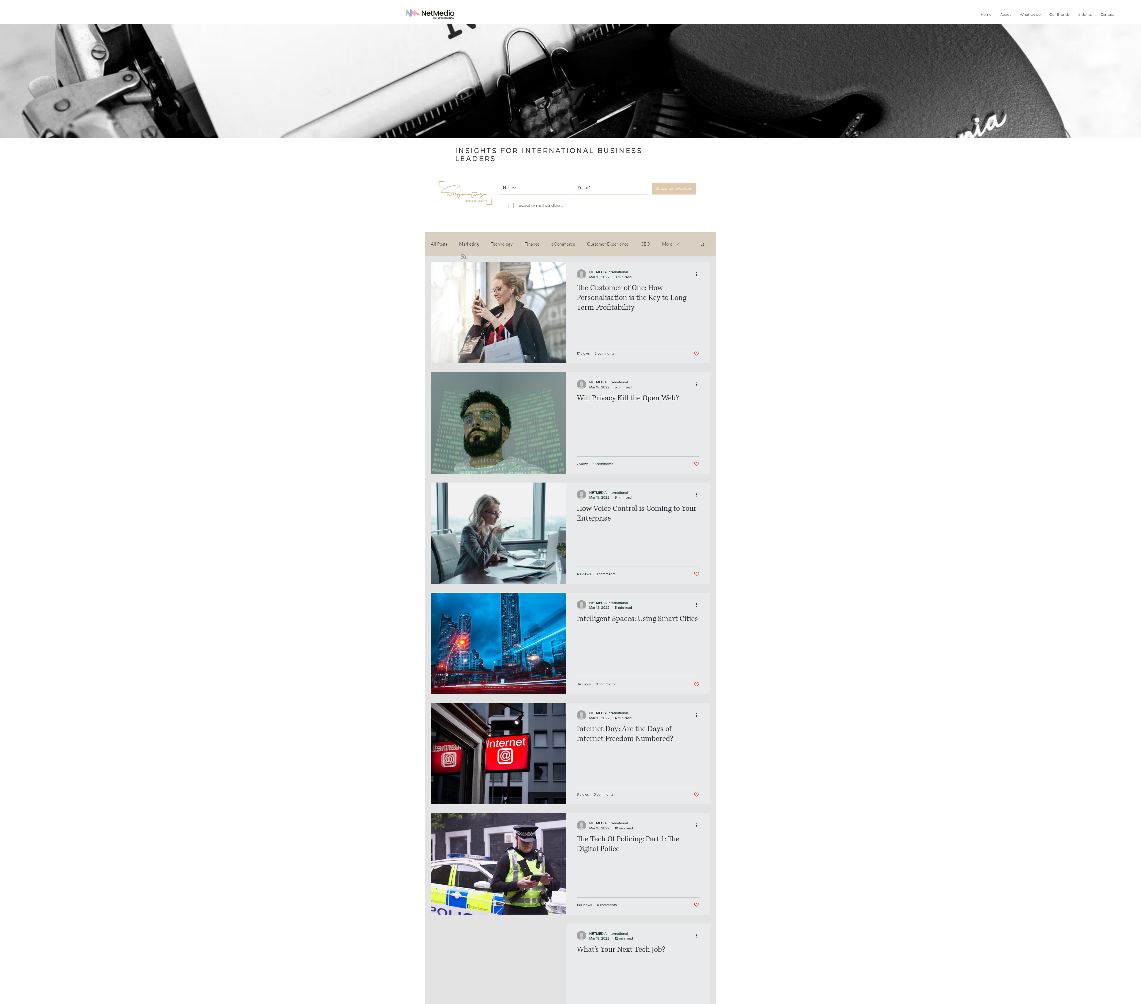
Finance (532, 244)
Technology (502, 244)
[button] (1030, 14)
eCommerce (563, 244)
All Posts (439, 244)
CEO (645, 244)
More (667, 244)
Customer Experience (608, 244)
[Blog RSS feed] (464, 257)
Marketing (469, 244)
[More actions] (698, 274)
